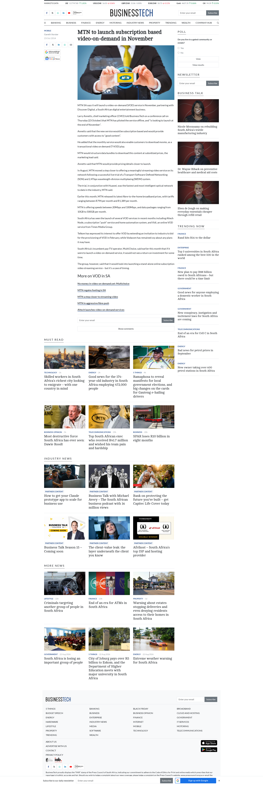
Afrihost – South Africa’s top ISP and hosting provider (151, 551)
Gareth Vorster (51, 34)
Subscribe (212, 13)
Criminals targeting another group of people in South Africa (63, 607)
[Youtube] (69, 12)
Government (51, 654)
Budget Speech (54, 713)
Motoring (116, 22)
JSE (66, 3)
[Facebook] (46, 12)
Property (154, 22)
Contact (51, 750)
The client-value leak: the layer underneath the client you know (109, 551)
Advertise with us (56, 746)
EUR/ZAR (152, 3)
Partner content (54, 491)
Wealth (186, 22)
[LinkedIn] (63, 12)
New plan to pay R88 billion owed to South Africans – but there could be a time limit (195, 275)
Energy (100, 22)
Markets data (51, 3)
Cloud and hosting (188, 713)
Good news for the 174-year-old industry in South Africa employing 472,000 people (108, 382)
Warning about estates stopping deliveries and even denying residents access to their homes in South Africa (151, 610)
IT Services (183, 721)
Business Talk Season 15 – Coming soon (63, 549)
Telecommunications (100, 432)
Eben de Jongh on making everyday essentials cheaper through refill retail (195, 212)
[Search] (218, 22)
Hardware (52, 721)
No (182, 52)
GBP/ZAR (126, 3)
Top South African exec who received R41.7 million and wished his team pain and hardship (108, 442)
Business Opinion (53, 432)
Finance (86, 22)
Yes (182, 48)
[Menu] (45, 22)
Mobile (47, 30)
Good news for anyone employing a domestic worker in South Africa (198, 296)
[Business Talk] (77, 12)
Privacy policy (54, 754)
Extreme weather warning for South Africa (152, 660)
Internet (138, 721)
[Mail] (70, 44)
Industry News (135, 22)
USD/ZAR (97, 3)
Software (95, 730)
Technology (50, 372)
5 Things (137, 372)
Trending (170, 22)
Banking (56, 22)
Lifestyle (48, 598)
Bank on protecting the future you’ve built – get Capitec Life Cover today (151, 500)
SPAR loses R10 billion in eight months (151, 438)
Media (93, 726)
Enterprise (183, 247)
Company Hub (204, 22)
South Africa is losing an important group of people (63, 660)
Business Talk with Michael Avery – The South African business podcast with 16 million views (109, 501)
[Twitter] (52, 12)
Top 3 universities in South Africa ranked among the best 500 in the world (198, 255)
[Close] (219, 780)
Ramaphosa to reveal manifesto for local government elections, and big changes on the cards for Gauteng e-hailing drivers (152, 386)
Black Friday (140, 708)
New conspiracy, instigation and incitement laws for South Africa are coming (198, 316)
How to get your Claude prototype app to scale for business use (63, 500)
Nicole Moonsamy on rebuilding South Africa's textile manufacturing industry (197, 130)
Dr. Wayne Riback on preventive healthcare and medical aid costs (197, 171)
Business (71, 22)
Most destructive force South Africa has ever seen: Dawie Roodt (64, 440)
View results (198, 65)
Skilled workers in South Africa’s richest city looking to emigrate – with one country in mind (64, 382)
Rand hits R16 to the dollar (194, 237)
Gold (179, 3)
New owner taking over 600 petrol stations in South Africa (196, 369)
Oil (204, 3)
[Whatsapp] (58, 12)
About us (51, 741)
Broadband (184, 708)
